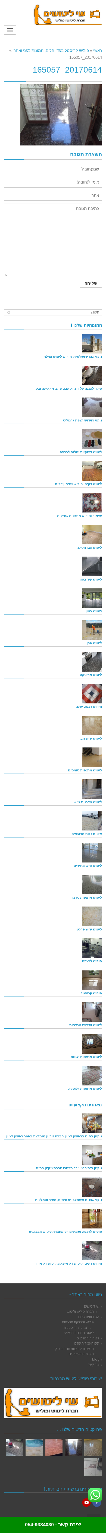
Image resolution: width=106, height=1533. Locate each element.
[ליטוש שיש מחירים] (92, 852)
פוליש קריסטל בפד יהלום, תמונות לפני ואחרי (51, 50)
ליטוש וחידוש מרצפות (85, 1025)
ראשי (97, 50)
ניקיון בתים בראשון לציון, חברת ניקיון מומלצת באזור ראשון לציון (54, 1136)
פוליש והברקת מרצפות (78, 1322)
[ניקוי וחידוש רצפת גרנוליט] (92, 407)
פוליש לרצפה (92, 961)
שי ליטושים (91, 1306)
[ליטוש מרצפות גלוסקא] (92, 1075)
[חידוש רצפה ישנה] (92, 693)
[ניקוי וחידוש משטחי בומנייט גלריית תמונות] (54, 1447)
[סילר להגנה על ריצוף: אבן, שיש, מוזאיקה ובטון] (92, 375)
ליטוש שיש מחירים (88, 865)
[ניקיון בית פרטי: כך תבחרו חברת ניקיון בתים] (92, 1155)
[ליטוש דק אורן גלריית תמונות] (14, 1447)
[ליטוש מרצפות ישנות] (92, 1044)
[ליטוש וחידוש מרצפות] (92, 1012)
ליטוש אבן (94, 643)
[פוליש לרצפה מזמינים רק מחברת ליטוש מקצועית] (92, 1218)
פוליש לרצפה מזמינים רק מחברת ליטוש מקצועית (65, 1231)
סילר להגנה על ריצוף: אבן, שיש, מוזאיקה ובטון (67, 388)
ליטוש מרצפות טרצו (87, 897)
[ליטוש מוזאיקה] (92, 662)
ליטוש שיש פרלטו (89, 929)
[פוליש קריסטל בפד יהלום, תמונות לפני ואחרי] (73, 1447)
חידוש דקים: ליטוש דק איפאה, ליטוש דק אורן (69, 1263)
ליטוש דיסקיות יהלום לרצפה (81, 452)
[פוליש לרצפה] (92, 948)
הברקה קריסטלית (76, 1327)
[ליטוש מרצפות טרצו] (92, 884)
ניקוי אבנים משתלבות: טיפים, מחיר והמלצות (68, 1200)
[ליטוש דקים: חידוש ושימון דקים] (92, 471)
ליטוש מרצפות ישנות (86, 1057)
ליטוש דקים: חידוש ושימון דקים (78, 484)
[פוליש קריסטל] (92, 980)
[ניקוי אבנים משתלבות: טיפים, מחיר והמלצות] (92, 1187)
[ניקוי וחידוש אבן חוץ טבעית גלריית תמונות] (34, 1447)
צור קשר (93, 1364)
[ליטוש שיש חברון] (92, 725)
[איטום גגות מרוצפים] (92, 821)
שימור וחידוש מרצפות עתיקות (79, 515)
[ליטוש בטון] (92, 598)
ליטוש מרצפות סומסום (85, 770)
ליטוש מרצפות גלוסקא (85, 1088)
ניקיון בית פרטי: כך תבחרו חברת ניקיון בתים (69, 1168)
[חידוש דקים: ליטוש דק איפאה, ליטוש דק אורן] (92, 1250)
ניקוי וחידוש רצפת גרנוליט (82, 420)
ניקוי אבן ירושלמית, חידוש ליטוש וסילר (73, 356)
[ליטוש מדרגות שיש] (92, 789)
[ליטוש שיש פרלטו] (92, 916)
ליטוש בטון (94, 611)
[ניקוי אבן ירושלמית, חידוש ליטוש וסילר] (92, 343)
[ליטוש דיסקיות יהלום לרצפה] (92, 439)
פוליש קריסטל (91, 993)
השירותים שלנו (88, 1316)
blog (95, 1359)
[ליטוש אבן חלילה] (92, 534)
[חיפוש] (9, 312)
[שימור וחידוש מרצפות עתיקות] (92, 503)
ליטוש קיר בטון (91, 579)
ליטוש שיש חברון (89, 738)
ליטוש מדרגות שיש (88, 802)
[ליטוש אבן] (92, 630)
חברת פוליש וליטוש (80, 1311)
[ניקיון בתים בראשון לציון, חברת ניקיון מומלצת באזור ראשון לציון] (92, 1123)
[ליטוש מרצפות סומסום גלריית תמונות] (93, 1467)
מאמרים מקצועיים (81, 1353)
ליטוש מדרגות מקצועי (79, 1332)
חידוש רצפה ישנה (89, 706)
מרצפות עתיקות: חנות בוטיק (74, 1348)
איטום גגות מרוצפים (86, 834)
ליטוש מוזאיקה (91, 674)
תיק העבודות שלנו (86, 1343)
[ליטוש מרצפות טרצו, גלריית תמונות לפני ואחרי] (93, 1447)
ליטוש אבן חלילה (89, 547)
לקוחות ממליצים (88, 1338)
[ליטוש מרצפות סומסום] (92, 757)
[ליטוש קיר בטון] (92, 566)
